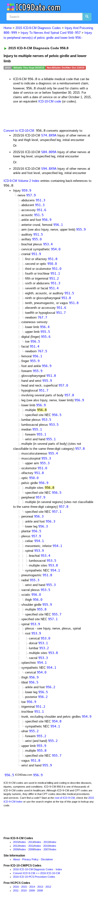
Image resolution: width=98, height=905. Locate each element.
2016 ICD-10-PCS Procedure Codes (34, 876)
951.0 (56, 269)
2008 (31, 849)
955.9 (81, 229)
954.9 (86, 716)
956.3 (39, 516)
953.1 (43, 643)
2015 (16, 842)
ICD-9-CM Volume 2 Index (21, 181)
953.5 (46, 419)
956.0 (36, 594)
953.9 (39, 550)
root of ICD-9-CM (65, 797)
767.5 (42, 351)
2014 (31, 842)
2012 (16, 845)
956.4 (44, 327)
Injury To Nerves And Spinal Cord (51, 32)
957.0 (63, 385)
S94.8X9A (48, 168)
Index (23, 842)
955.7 (56, 614)
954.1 (39, 541)
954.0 (55, 249)
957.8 (69, 395)
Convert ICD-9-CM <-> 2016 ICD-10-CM (36, 873)
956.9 (46, 220)
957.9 (31, 195)
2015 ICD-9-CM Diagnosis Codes (38, 28)
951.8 (52, 259)
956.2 (50, 687)
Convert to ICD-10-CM (19, 130)
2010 (46, 845)
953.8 (53, 565)
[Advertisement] (38, 115)
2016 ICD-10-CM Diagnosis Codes (33, 869)
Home (8, 28)
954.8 (56, 721)
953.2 (44, 648)
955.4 (53, 453)
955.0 (37, 239)
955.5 (45, 332)
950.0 (52, 264)
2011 (31, 845)
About (16, 859)
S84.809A (48, 152)
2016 (16, 886)
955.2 (34, 731)
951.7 (61, 313)
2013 (46, 842)
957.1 (56, 511)
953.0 (45, 638)
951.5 (39, 215)
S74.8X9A (48, 135)
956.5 (35, 341)
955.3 (46, 458)
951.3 (40, 200)
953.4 (48, 244)
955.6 (45, 337)
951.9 (36, 254)
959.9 (26, 190)
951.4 (54, 288)
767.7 (42, 317)
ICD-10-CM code (49, 101)
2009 (16, 849)
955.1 (37, 429)
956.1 (58, 225)
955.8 (41, 609)
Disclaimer (47, 859)
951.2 (54, 278)
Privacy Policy (30, 859)
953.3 (43, 658)
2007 (46, 849)
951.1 (55, 273)
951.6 (41, 210)
